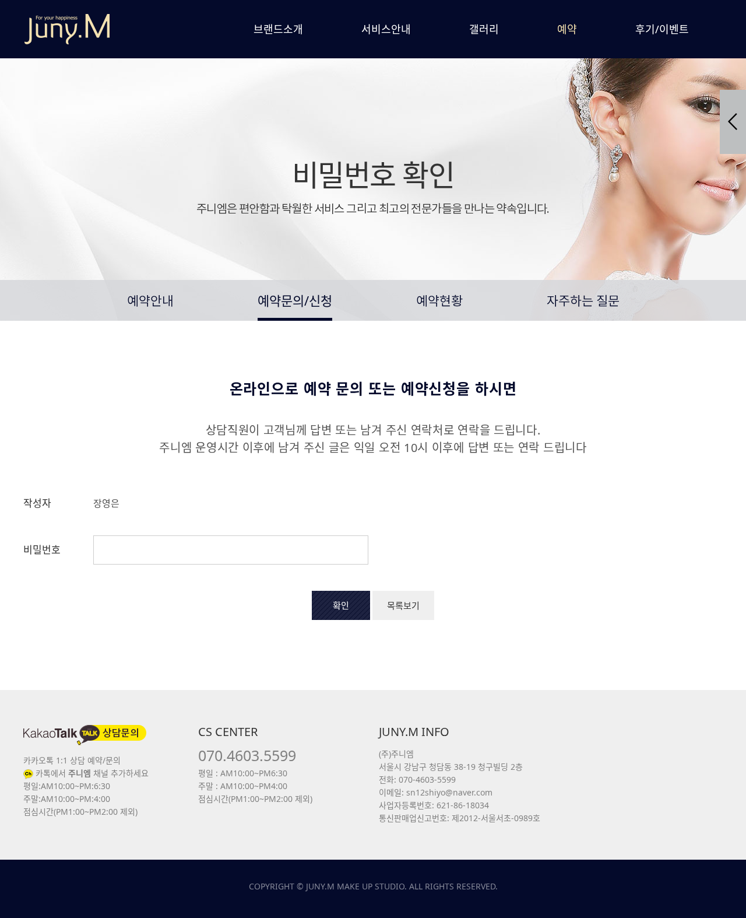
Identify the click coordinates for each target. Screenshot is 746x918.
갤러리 (484, 29)
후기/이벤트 (662, 29)
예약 (567, 29)
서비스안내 (386, 29)
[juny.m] (67, 29)
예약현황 (439, 302)
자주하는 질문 (583, 302)
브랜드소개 (278, 29)
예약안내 (150, 302)
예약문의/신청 (295, 300)
